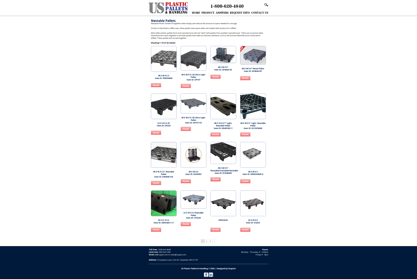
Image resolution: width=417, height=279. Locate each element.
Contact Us (259, 13)
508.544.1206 (164, 252)
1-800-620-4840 (227, 6)
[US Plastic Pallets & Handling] (168, 8)
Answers (222, 13)
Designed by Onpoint (226, 268)
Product (207, 13)
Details (156, 85)
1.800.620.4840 (164, 249)
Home (196, 13)
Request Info (240, 13)
